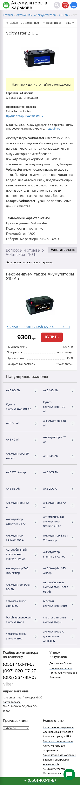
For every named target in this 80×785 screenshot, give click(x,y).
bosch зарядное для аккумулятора (19, 620)
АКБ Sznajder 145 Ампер (54, 570)
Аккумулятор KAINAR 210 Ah (15, 538)
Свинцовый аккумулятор (58, 732)
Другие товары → (25, 116)
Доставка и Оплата (61, 663)
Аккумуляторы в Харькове (29, 5)
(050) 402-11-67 (19, 664)
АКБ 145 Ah (50, 456)
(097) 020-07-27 (19, 671)
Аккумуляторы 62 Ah (54, 439)
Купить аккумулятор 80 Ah (18, 407)
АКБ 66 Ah (13, 489)
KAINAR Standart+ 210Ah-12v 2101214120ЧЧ (38, 326)
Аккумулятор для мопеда (58, 741)
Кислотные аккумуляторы (58, 727)
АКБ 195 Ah (50, 390)
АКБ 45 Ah (12, 439)
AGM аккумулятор (54, 769)
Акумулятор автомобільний (59, 755)
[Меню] (73, 5)
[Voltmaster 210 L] (40, 59)
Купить (51, 337)
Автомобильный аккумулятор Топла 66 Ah (55, 587)
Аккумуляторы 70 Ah (54, 505)
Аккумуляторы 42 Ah (17, 505)
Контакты (55, 677)
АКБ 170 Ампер (16, 472)
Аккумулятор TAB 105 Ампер (17, 570)
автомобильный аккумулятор (16, 636)
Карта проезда (12, 702)
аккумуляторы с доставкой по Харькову (53, 636)
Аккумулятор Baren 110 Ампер (55, 538)
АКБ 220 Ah (50, 489)
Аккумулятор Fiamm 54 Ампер (54, 554)
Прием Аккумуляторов (63, 672)
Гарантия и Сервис (61, 668)
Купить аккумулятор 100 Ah (54, 407)
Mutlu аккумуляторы (55, 773)
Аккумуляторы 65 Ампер (17, 456)
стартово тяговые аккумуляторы (54, 620)
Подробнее (53, 128)
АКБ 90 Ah (13, 390)
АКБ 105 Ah (50, 472)
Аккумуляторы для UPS (57, 736)
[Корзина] (65, 5)
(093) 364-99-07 (20, 678)
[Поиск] (57, 5)
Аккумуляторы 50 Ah (54, 423)
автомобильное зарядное (16, 603)
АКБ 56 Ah (12, 423)
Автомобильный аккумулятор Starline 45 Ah (53, 522)
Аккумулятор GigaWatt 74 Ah (16, 521)
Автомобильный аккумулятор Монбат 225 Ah (16, 554)
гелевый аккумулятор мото (55, 603)
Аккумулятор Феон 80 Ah (18, 587)
